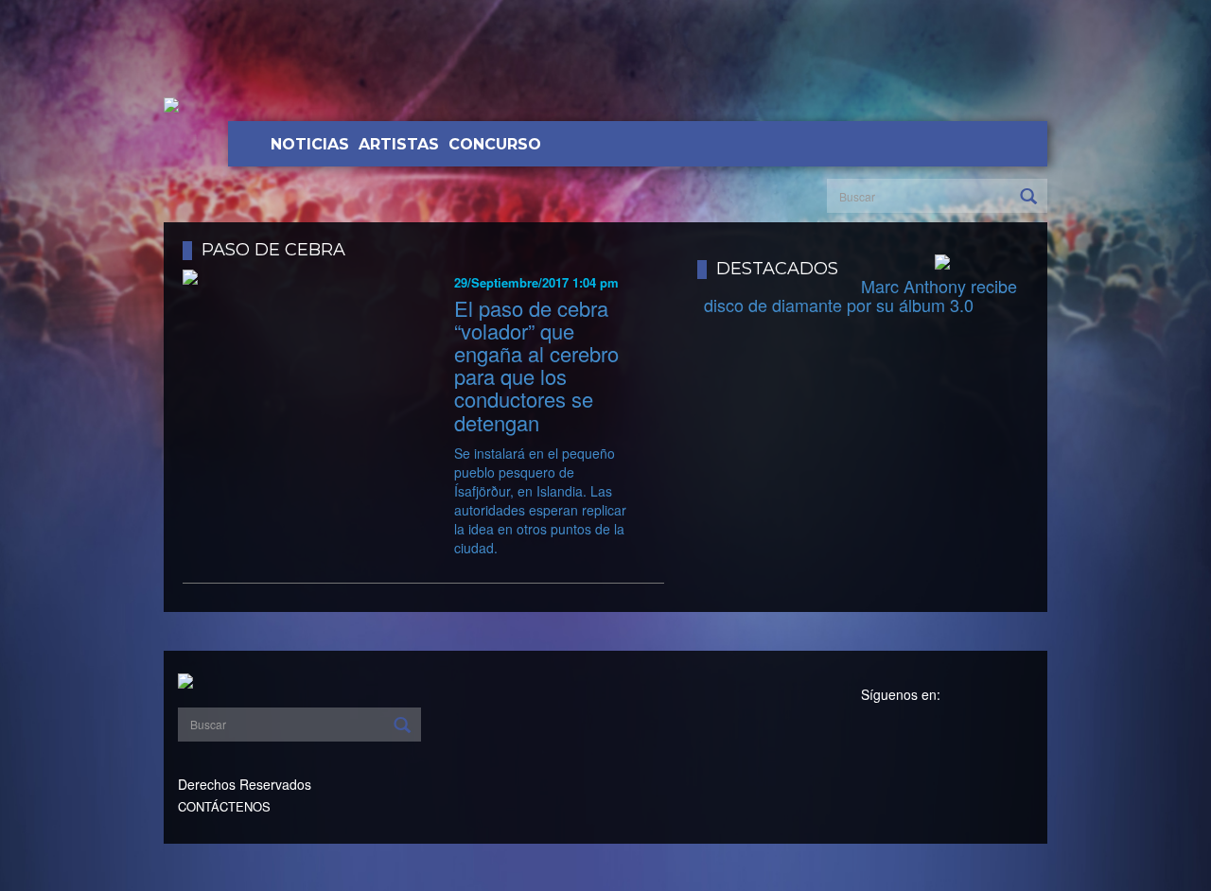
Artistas (399, 144)
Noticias (310, 144)
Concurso (494, 144)
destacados (777, 268)
